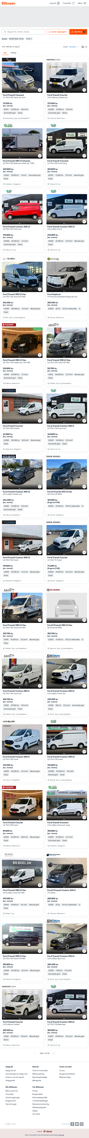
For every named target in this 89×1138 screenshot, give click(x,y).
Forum (62, 1070)
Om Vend (36, 1114)
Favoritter (10, 1094)
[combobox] (23, 32)
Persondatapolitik (39, 1097)
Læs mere (61, 1135)
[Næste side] (54, 1053)
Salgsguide (10, 1080)
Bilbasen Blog (65, 1077)
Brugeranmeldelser (67, 1074)
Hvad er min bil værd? (15, 1077)
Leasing (13, 53)
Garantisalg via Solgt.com (16, 1074)
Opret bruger (11, 1104)
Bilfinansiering (38, 1074)
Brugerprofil (11, 1101)
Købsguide (36, 1080)
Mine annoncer (12, 1091)
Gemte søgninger (13, 1097)
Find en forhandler (40, 1070)
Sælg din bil (11, 1070)
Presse (35, 1091)
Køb (5, 53)
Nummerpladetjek (39, 1077)
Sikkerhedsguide (39, 1107)
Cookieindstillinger (40, 1101)
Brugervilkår (37, 1094)
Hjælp (35, 1111)
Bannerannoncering (40, 1104)
